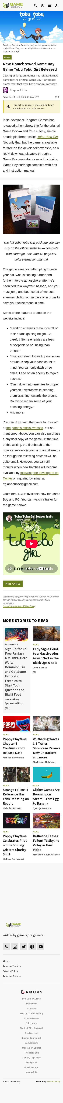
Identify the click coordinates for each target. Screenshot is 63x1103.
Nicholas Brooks (12, 808)
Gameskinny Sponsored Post (14, 701)
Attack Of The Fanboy (31, 1013)
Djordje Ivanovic (42, 808)
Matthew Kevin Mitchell (46, 854)
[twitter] (23, 946)
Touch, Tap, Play (31, 1057)
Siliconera (31, 1023)
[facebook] (32, 946)
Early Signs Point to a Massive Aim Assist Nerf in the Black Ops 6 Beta (46, 656)
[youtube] (40, 946)
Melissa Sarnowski (13, 757)
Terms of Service (12, 966)
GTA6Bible (31, 1072)
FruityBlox (31, 1062)
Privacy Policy (10, 971)
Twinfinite (31, 1003)
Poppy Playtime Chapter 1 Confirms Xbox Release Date (15, 746)
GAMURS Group (53, 1081)
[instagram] (14, 946)
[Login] (56, 5)
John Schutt (40, 667)
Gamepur (32, 1008)
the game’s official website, (25, 428)
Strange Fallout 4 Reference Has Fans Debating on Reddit (16, 796)
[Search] (35, 5)
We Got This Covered (31, 1028)
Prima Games (31, 1018)
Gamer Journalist (31, 1037)
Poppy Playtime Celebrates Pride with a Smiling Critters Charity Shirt (15, 845)
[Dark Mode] (42, 5)
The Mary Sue (31, 1052)
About (6, 961)
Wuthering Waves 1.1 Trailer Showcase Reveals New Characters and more (46, 748)
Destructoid (31, 1033)
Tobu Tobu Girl (47, 137)
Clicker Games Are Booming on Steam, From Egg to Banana (46, 796)
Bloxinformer (31, 1067)
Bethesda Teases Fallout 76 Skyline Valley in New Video (46, 843)
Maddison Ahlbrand (44, 762)
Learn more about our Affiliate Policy (19, 606)
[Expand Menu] (49, 5)
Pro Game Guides (31, 998)
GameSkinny (31, 1042)
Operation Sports (31, 1047)
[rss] (6, 946)
